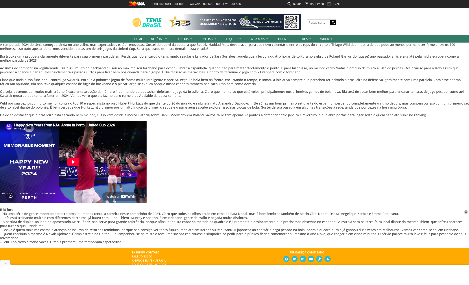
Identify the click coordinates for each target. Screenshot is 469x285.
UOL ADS (236, 4)
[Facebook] (286, 259)
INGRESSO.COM (161, 4)
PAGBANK (194, 4)
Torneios (182, 39)
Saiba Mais (257, 39)
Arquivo (326, 39)
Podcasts (283, 39)
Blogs (303, 39)
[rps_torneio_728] (234, 29)
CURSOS (208, 4)
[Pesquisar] (333, 22)
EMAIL (336, 4)
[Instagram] (303, 259)
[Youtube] (311, 259)
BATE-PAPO (317, 4)
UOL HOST (180, 4)
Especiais (206, 39)
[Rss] (327, 259)
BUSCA (297, 4)
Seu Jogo (231, 39)
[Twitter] (294, 259)
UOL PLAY (222, 4)
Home (138, 39)
